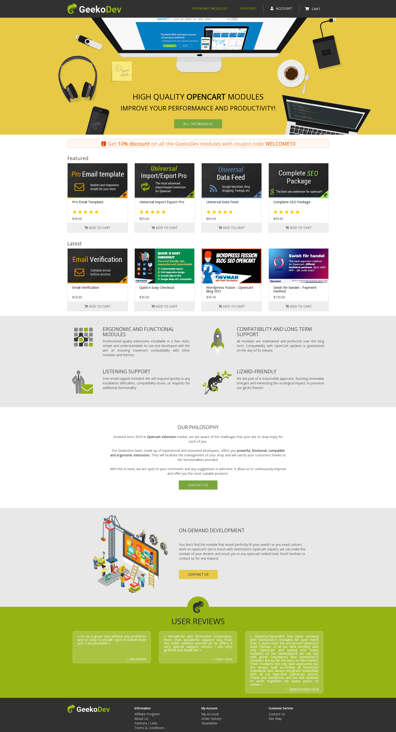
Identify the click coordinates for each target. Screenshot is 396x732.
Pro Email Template (87, 202)
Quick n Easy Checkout (156, 287)
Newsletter (209, 723)
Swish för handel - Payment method (294, 289)
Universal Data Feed (222, 202)
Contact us (198, 485)
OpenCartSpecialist (304, 689)
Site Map (275, 718)
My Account (210, 714)
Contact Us (277, 714)
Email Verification (85, 287)
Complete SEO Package (292, 202)
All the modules (198, 124)
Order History (211, 718)
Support (248, 8)
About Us (141, 718)
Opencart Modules (210, 8)
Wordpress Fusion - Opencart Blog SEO (229, 289)
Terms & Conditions (149, 728)
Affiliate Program (147, 714)
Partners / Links (146, 723)
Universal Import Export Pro (161, 202)
